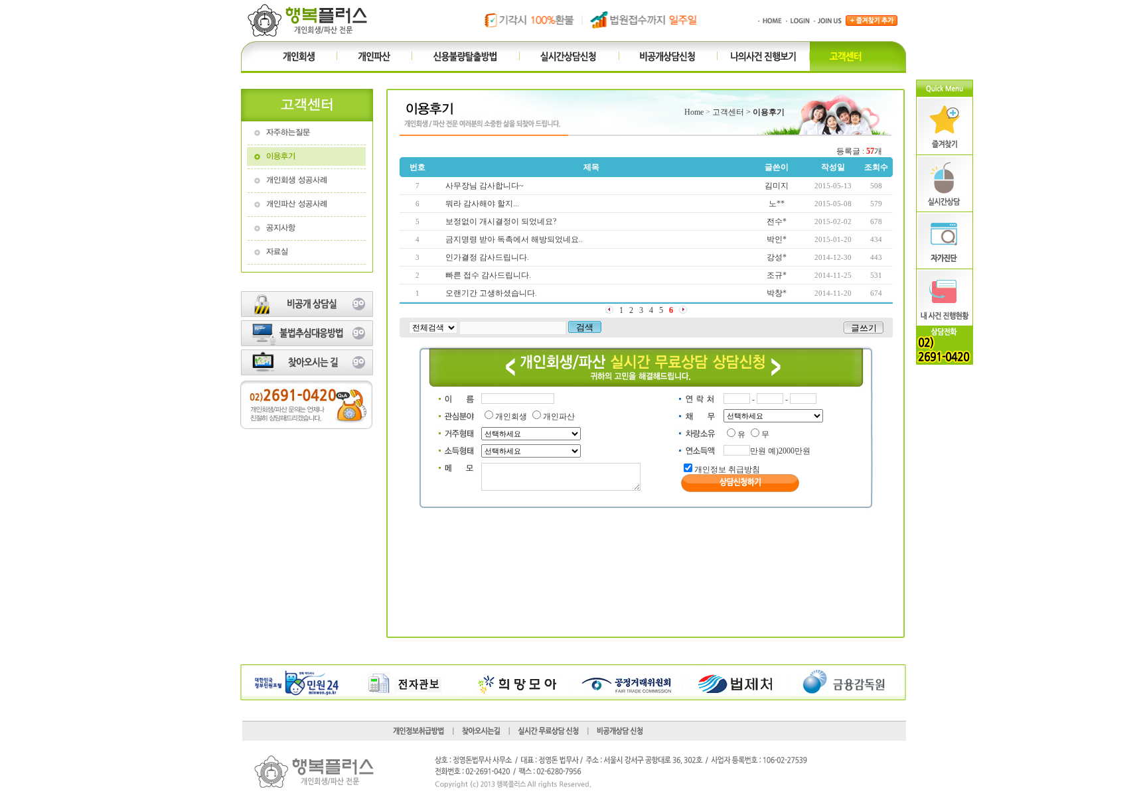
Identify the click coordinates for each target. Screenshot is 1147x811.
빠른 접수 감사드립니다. (488, 275)
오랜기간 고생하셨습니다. (491, 293)
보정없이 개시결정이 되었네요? (500, 221)
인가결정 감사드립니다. (487, 257)
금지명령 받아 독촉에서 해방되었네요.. (514, 239)
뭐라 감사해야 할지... (482, 203)
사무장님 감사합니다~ (484, 185)
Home (694, 112)
